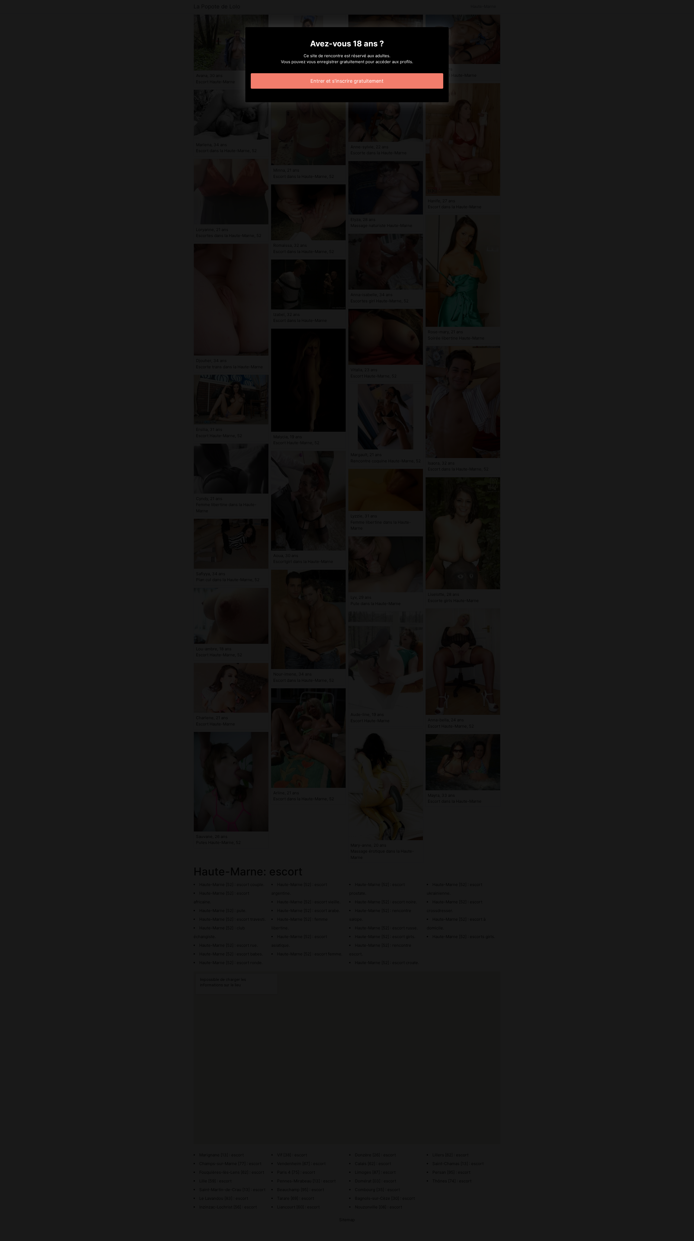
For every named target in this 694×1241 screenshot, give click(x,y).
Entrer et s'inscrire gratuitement (347, 81)
